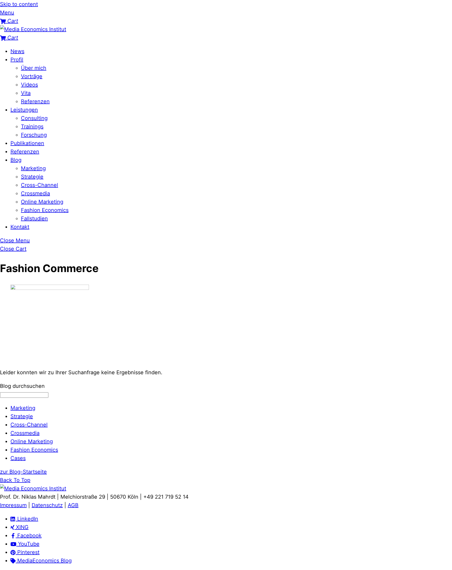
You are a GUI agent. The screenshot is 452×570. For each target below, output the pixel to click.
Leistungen (24, 110)
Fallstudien (34, 218)
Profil (16, 59)
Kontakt (19, 227)
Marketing (33, 168)
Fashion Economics (45, 210)
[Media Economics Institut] (33, 29)
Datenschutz (47, 505)
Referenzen (35, 101)
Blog (15, 160)
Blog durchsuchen (22, 386)
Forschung (34, 135)
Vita (26, 93)
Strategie (32, 177)
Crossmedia (35, 193)
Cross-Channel (39, 185)
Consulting (34, 118)
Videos (29, 85)
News (17, 51)
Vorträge (31, 76)
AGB (73, 505)
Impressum (13, 505)
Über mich (33, 68)
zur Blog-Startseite (23, 472)
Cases (18, 458)
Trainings (32, 126)
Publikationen (27, 143)
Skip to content (19, 4)
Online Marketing (42, 202)
